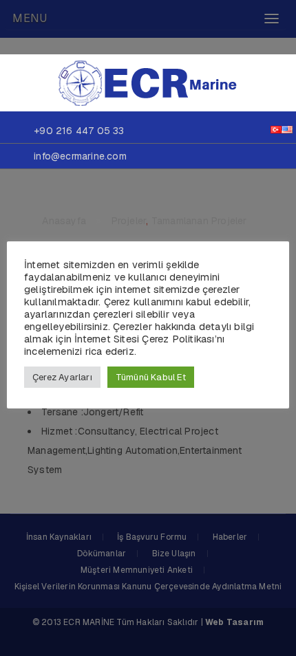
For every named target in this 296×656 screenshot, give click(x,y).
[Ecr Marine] (148, 82)
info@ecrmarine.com (80, 156)
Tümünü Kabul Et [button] (151, 377)
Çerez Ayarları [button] (62, 377)
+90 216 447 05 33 (79, 130)
